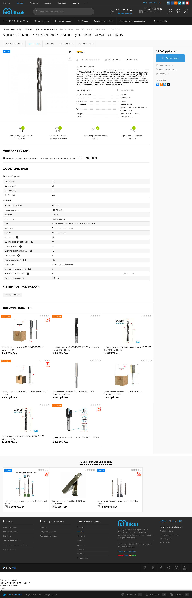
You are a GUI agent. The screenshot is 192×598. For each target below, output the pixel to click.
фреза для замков (12, 295)
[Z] (28, 273)
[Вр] (17, 237)
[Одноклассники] (161, 84)
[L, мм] (18, 255)
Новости (75, 3)
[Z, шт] (29, 269)
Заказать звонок (125, 13)
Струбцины (83, 21)
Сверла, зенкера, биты (103, 21)
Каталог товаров (17, 21)
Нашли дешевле (166, 65)
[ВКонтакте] (157, 84)
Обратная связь (14, 594)
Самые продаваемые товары (96, 462)
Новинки (43, 527)
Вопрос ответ (82, 558)
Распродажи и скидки (48, 536)
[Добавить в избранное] (70, 52)
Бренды (48, 3)
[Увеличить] (38, 84)
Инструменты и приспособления (133, 21)
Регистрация (154, 3)
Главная (6, 3)
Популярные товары (48, 532)
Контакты (34, 3)
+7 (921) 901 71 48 (33, 594)
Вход (145, 3)
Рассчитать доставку (168, 69)
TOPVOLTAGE (125, 98)
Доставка (61, 3)
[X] (168, 84)
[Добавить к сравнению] (70, 58)
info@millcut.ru (174, 527)
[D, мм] (20, 246)
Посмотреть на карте (127, 551)
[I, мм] (32, 242)
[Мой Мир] (164, 84)
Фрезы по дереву (41, 21)
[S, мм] (31, 251)
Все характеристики (125, 90)
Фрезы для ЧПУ (160, 21)
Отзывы (80, 554)
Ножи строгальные (63, 21)
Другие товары (129, 274)
